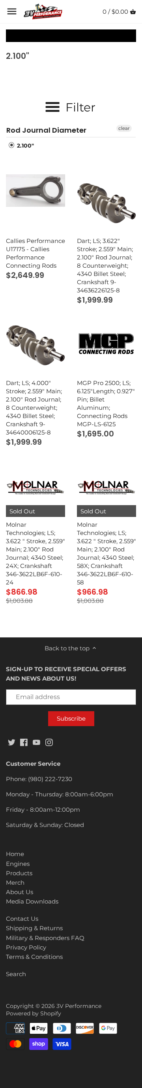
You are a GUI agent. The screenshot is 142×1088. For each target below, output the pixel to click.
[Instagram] (49, 742)
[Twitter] (11, 742)
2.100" (24, 145)
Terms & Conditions (34, 956)
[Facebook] (24, 742)
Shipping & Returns (34, 928)
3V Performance (78, 1006)
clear (124, 128)
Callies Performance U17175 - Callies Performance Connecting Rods (35, 253)
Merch (15, 882)
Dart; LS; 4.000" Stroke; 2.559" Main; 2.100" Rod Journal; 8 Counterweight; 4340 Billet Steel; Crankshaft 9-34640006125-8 (34, 407)
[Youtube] (36, 742)
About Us (19, 892)
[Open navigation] (12, 11)
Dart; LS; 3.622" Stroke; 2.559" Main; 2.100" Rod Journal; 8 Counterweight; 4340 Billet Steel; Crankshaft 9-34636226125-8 (105, 265)
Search (16, 974)
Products (19, 873)
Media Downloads (32, 901)
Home (15, 854)
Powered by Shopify (33, 1013)
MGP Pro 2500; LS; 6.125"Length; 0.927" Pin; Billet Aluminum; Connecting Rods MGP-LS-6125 (106, 403)
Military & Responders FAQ (45, 938)
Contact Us (22, 918)
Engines (18, 863)
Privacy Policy (26, 947)
